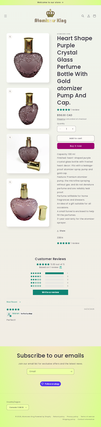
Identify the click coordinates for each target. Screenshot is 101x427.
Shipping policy (69, 419)
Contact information (86, 419)
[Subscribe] (71, 371)
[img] (13, 309)
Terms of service (87, 416)
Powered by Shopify (43, 416)
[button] (5, 16)
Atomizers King (28, 416)
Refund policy (58, 416)
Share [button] (62, 231)
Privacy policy (72, 416)
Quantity (61, 123)
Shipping (61, 119)
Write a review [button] (50, 292)
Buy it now (76, 146)
